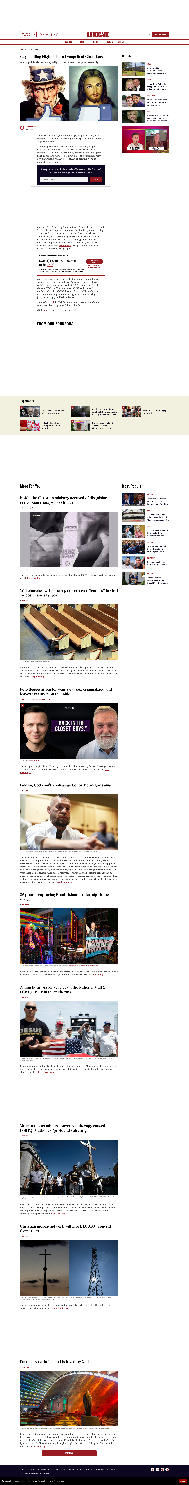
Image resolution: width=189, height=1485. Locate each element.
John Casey (25, 997)
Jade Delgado (25, 904)
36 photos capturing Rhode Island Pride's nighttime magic (64, 897)
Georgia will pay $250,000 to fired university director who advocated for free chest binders (157, 73)
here (45, 310)
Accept (183, 1481)
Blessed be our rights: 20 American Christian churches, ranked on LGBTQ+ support (103, 427)
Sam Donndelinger (27, 508)
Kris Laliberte (93, 966)
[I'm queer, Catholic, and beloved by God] (69, 1398)
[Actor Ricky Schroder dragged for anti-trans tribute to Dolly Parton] (133, 85)
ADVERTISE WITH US (60, 1470)
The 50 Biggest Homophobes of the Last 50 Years (54, 412)
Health (95, 42)
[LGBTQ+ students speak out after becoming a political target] (133, 100)
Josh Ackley (25, 790)
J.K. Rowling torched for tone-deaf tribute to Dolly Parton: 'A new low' (158, 534)
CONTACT (23, 1470)
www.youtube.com (34, 760)
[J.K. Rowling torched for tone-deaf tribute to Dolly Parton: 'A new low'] (133, 531)
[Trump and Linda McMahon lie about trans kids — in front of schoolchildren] (133, 578)
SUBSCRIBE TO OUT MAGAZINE (26, 34)
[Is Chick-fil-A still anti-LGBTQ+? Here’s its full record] (30, 425)
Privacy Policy (43, 1481)
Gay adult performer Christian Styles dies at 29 (157, 565)
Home (22, 49)
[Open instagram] (56, 34)
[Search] (149, 34)
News (82, 42)
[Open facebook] (42, 34)
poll (53, 302)
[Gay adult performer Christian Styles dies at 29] (133, 563)
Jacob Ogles (25, 1136)
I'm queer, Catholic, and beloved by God (54, 1361)
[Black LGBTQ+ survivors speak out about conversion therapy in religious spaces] (80, 412)
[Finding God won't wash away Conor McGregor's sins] (69, 822)
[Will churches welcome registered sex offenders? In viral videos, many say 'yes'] (69, 632)
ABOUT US (31, 1470)
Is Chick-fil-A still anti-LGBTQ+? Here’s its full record (51, 426)
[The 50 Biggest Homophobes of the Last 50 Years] (30, 412)
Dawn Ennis (25, 600)
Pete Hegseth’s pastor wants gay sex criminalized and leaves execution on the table (66, 692)
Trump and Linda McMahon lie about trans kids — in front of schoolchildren (157, 581)
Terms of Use (59, 1481)
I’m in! (96, 179)
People (149, 80)
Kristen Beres (73, 966)
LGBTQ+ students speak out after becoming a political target (157, 102)
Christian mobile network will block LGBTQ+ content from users (65, 1228)
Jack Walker (25, 1236)
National (150, 495)
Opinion (121, 42)
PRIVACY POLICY (73, 1470)
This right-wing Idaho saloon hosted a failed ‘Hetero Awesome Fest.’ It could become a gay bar (157, 519)
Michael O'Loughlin (32, 126)
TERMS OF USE (100, 1470)
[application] (145, 139)
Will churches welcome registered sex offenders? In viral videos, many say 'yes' (69, 593)
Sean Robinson (40, 699)
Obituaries (151, 558)
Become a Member (94, 261)
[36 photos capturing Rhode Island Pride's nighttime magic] (69, 936)
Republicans (65, 245)
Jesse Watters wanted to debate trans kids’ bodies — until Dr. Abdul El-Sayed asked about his (158, 504)
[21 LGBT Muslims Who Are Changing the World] (131, 412)
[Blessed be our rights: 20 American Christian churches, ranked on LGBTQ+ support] (80, 425)
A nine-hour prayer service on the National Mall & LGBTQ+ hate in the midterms (63, 990)
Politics (68, 42)
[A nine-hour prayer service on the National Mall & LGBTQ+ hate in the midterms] (69, 1029)
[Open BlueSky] (46, 34)
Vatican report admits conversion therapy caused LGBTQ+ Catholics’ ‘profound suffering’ (62, 1128)
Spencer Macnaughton (28, 699)
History (110, 42)
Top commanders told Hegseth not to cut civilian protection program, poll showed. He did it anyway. (157, 551)
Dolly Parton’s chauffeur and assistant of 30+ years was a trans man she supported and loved (158, 120)
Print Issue (151, 96)
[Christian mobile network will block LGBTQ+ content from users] (69, 1268)
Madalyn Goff (25, 1367)
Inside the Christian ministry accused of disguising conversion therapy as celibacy (63, 500)
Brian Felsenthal (84, 966)
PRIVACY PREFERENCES (87, 1470)
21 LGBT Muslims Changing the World (154, 412)
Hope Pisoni (37, 508)
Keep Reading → (35, 577)
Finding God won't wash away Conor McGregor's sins (65, 785)
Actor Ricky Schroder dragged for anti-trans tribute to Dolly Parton (157, 87)
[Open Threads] (51, 34)
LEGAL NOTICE (111, 1470)
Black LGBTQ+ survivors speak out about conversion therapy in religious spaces (104, 412)
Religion (35, 49)
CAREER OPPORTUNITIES (44, 1470)
